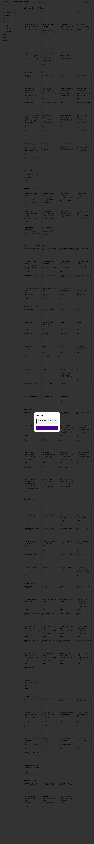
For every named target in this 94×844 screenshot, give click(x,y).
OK (47, 428)
